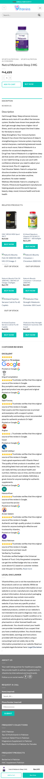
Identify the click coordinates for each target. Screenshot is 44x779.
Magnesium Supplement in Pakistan (17, 741)
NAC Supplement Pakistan (13, 762)
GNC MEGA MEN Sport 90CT (11, 235)
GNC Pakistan (8, 731)
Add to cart (9, 84)
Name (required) (8, 691)
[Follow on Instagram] (30, 677)
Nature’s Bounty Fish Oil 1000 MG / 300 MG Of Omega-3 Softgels (11, 280)
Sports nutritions (10, 59)
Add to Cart (11, 775)
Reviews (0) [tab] (6, 106)
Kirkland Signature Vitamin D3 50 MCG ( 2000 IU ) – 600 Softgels (32, 236)
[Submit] (39, 15)
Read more (27, 568)
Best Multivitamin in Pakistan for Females (19, 744)
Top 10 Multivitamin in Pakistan (15, 734)
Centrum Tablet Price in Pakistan (15, 738)
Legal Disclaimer (35, 647)
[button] (4, 8)
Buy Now (29, 84)
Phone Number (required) (11, 702)
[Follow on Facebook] (26, 677)
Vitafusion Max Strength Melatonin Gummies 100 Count (32, 325)
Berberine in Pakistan (11, 759)
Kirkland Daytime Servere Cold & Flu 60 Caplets (10, 325)
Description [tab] (7, 101)
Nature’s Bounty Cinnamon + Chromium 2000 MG (32, 280)
